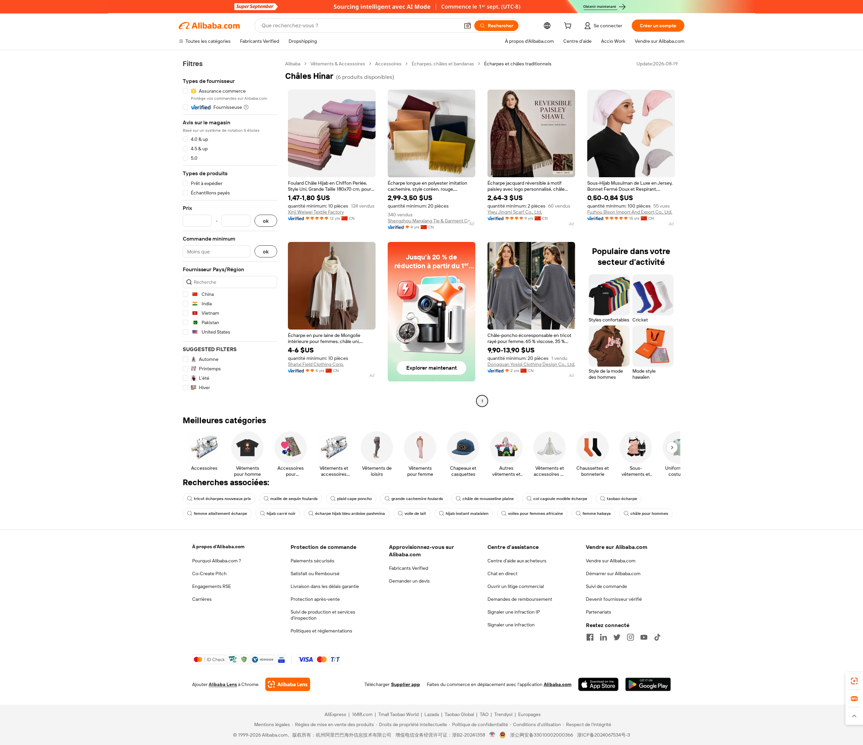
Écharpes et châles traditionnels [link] (518, 63)
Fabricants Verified (408, 568)
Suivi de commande (606, 586)
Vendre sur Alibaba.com (610, 560)
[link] (854, 681)
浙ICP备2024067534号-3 (603, 735)
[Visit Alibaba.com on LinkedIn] (603, 637)
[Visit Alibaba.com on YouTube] (644, 637)
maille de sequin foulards (294, 498)
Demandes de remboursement (519, 599)
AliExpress (335, 714)
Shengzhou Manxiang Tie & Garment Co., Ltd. (431, 220)
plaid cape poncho (354, 498)
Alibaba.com (557, 684)
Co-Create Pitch (209, 573)
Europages (529, 714)
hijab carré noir (281, 513)
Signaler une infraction (511, 624)
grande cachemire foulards (417, 498)
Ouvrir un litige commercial (515, 586)
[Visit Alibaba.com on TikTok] (657, 637)
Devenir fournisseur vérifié (614, 599)
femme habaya (597, 513)
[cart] (569, 26)
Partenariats (598, 612)
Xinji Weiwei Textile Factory (316, 212)
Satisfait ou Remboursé (315, 573)
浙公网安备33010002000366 (541, 735)
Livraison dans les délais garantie (325, 586)
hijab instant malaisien (467, 513)
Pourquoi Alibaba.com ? (216, 560)
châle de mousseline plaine (488, 498)
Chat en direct (502, 573)
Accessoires (388, 63)
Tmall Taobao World (398, 714)
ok (266, 221)
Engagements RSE (211, 586)
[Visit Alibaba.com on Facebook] (590, 637)
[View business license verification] (492, 735)
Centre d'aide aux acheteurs (516, 560)
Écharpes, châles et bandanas (443, 63)
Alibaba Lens (223, 684)
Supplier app (405, 684)
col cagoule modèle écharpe (560, 498)
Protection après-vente (315, 599)
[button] (468, 26)
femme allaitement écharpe (220, 513)
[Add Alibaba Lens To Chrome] (287, 684)
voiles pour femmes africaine (535, 513)
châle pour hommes (649, 513)
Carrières (202, 599)
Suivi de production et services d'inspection (323, 615)
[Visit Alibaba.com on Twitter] (617, 637)
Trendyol (503, 714)
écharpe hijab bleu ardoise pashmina (350, 513)
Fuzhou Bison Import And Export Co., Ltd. (629, 212)
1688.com (362, 714)
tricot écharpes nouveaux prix (222, 498)
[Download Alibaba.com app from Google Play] (648, 684)
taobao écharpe (622, 498)
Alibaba (292, 63)
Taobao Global (459, 714)
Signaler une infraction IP (513, 612)
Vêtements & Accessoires (337, 63)
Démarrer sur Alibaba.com (613, 573)
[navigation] (230, 233)
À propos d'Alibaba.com (218, 546)
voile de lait (415, 513)
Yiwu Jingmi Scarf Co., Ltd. (514, 212)
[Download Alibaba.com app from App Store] (598, 684)
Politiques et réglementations (321, 630)
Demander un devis (409, 581)
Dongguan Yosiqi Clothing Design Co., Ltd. (531, 364)
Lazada (431, 714)
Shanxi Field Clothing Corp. (316, 364)
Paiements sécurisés (312, 560)
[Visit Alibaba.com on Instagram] (630, 637)
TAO (484, 714)
